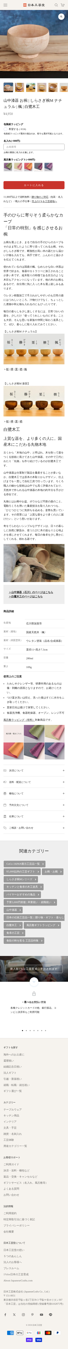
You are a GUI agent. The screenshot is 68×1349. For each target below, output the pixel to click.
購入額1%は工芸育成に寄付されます (34, 969)
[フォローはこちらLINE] (50, 1314)
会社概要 (8, 1231)
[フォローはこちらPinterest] (32, 1314)
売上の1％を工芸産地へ (44, 201)
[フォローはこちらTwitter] (14, 1314)
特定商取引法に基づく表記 (19, 1219)
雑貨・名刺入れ (12, 1134)
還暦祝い (8, 1060)
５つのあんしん (12, 1256)
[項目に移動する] (8, 87)
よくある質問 (11, 1188)
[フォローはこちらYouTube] (41, 1314)
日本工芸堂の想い (13, 1250)
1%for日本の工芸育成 (16, 1274)
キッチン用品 (11, 1115)
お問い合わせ (11, 1194)
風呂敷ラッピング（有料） (19, 719)
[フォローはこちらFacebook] (5, 1314)
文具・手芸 (10, 1127)
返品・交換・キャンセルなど (20, 1176)
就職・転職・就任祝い (16, 1085)
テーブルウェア (12, 1109)
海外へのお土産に (13, 1054)
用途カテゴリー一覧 (15, 1146)
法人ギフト (10, 1072)
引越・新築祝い (12, 1079)
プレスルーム (11, 1268)
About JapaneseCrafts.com (18, 1280)
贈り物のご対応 (40, 196)
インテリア (10, 1121)
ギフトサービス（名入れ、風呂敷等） (25, 1182)
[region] (34, 1008)
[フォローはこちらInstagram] (23, 1314)
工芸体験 (8, 1139)
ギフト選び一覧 (12, 1091)
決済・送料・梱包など (16, 1170)
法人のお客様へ (12, 1262)
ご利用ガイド (11, 1164)
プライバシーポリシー (16, 1225)
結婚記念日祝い (12, 1066)
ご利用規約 (10, 1213)
